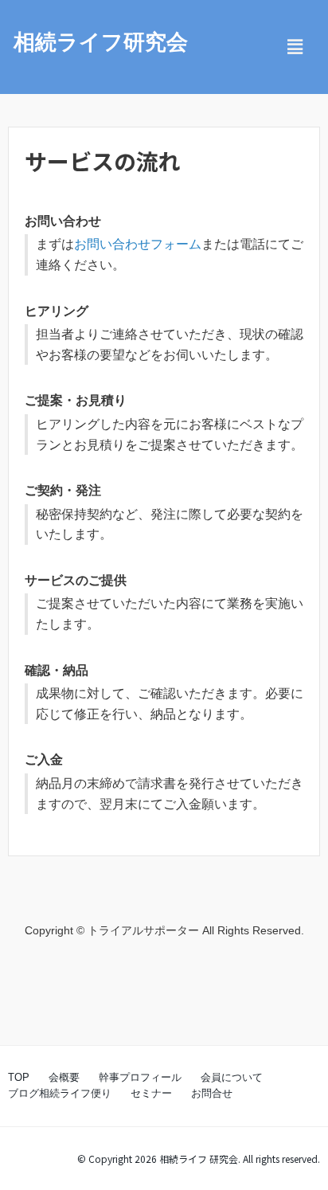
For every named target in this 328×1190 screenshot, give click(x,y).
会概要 (64, 1077)
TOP (18, 1077)
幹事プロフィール (140, 1077)
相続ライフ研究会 (101, 42)
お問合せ (211, 1093)
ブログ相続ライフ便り (59, 1093)
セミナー (151, 1093)
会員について (232, 1077)
